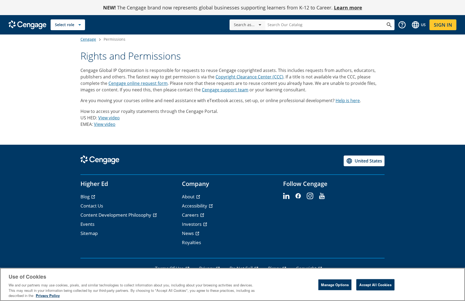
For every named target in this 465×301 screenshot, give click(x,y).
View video (109, 118)
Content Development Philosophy (116, 215)
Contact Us (91, 206)
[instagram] (310, 196)
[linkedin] (286, 196)
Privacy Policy (48, 295)
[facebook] (298, 196)
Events (87, 224)
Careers (191, 215)
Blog (85, 196)
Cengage (88, 39)
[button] (402, 24)
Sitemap (89, 233)
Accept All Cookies (375, 284)
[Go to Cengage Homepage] (27, 24)
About (189, 196)
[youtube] (322, 196)
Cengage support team (225, 90)
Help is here (348, 100)
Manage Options (335, 284)
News (188, 233)
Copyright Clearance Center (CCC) (249, 77)
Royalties (191, 242)
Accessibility (195, 206)
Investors (192, 224)
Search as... (244, 24)
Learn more (348, 7)
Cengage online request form (138, 83)
